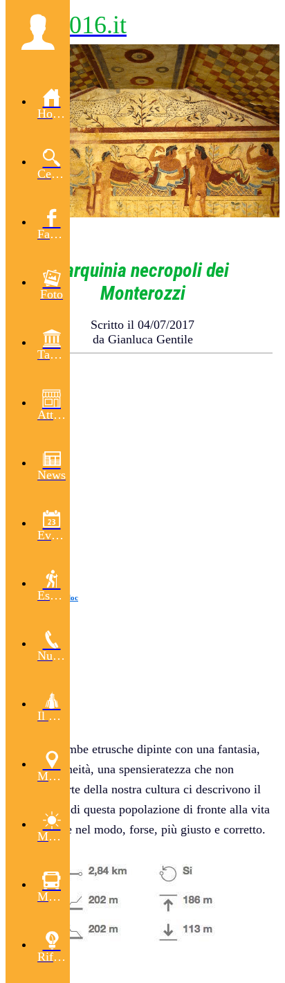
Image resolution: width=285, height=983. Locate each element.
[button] (38, 32)
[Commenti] (256, 387)
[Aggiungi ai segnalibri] (222, 387)
